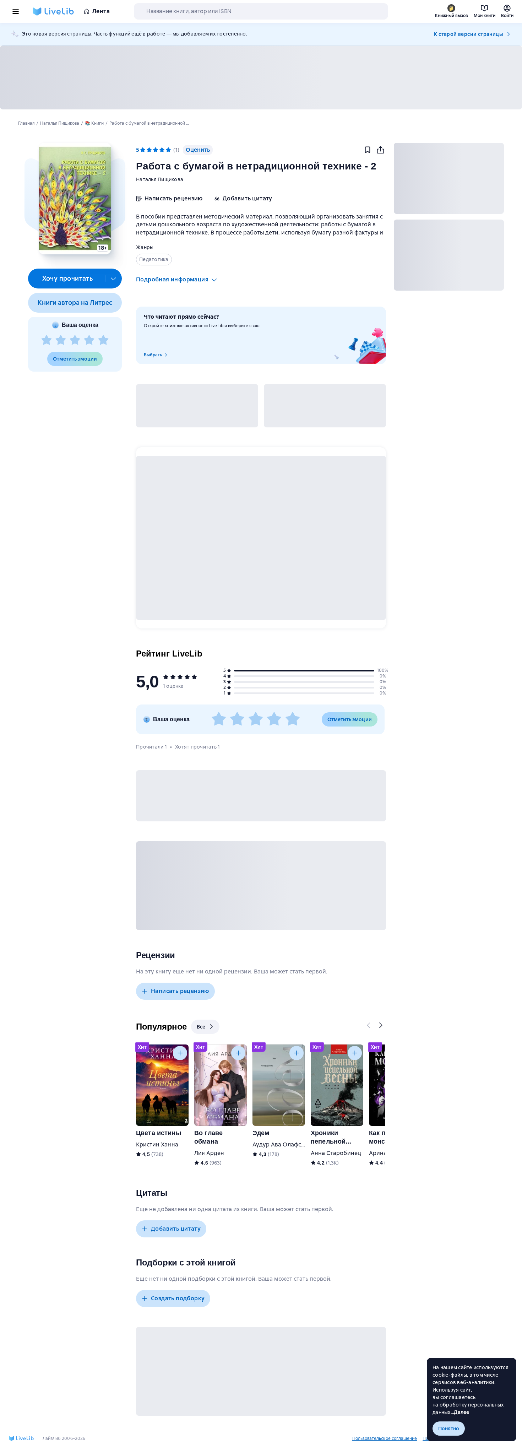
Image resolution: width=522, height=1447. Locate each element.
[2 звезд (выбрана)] (149, 150)
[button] (75, 198)
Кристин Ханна (157, 1144)
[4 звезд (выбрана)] (162, 150)
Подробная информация (172, 279)
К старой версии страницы (468, 34)
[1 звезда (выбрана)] (143, 150)
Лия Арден (209, 1153)
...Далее (460, 1412)
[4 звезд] (89, 340)
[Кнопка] (369, 1025)
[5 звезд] (103, 340)
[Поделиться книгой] (380, 150)
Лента (101, 11)
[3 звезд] (75, 340)
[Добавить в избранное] (367, 150)
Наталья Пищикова (159, 179)
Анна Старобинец (336, 1153)
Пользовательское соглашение (384, 1438)
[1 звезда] (46, 340)
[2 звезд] (60, 340)
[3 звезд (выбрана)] (155, 150)
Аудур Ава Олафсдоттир (286, 1144)
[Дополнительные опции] (113, 278)
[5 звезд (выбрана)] (168, 150)
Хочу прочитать (67, 278)
